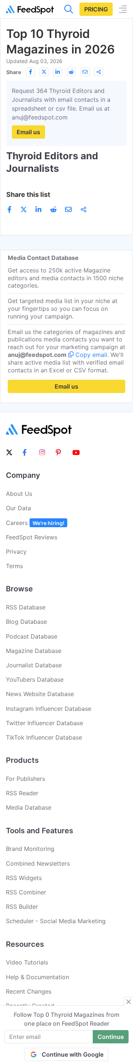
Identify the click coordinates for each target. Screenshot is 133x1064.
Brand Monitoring (30, 848)
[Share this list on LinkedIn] (57, 71)
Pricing (96, 9)
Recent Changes (28, 991)
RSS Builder (22, 906)
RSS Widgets (24, 878)
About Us (19, 493)
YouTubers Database (35, 679)
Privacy (16, 551)
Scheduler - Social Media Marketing (56, 921)
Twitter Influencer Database (44, 723)
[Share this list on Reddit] (71, 71)
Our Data (18, 508)
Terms (14, 566)
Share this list (28, 194)
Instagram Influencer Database (48, 708)
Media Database (28, 807)
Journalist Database (34, 665)
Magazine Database (33, 650)
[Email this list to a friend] (85, 71)
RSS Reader (22, 793)
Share (13, 72)
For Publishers (25, 778)
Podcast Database (31, 636)
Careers (35, 522)
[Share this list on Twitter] (44, 71)
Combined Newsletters (38, 863)
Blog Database (26, 621)
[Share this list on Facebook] (30, 71)
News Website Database (40, 694)
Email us (28, 132)
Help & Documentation (37, 977)
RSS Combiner (26, 892)
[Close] (128, 1001)
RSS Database (25, 607)
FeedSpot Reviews (31, 537)
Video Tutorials (27, 962)
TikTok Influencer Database (44, 737)
